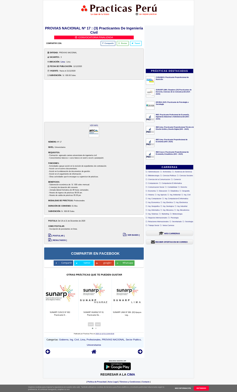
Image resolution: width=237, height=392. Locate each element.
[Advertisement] (169, 47)
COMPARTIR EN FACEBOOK (95, 253)
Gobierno (63, 339)
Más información (183, 388)
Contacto (145, 382)
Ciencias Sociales (186, 176)
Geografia (186, 191)
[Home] (93, 353)
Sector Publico (133, 339)
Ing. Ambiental (175, 195)
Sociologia (189, 222)
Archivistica (167, 172)
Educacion (163, 191)
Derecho (184, 187)
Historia (151, 195)
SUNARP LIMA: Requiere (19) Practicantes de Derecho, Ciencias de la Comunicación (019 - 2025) (174, 92)
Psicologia (175, 218)
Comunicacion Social (156, 187)
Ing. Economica (154, 202)
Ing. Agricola (162, 195)
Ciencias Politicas (169, 176)
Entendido (201, 388)
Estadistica (175, 191)
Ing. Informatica (154, 210)
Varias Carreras (168, 225)
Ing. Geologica (168, 206)
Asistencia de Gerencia (183, 172)
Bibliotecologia (153, 176)
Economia (152, 191)
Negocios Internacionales (157, 218)
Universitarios (94, 345)
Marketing (165, 214)
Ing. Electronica (182, 202)
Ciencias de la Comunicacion (159, 179)
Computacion (153, 183)
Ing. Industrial (182, 206)
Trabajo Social (153, 225)
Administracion (153, 172)
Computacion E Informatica (172, 183)
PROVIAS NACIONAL (113, 339)
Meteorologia (177, 214)
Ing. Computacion (154, 199)
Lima (63, 62)
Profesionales (94, 339)
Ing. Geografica (154, 206)
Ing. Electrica (168, 202)
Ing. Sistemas (153, 214)
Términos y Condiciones (129, 382)
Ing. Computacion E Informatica (176, 199)
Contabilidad (172, 187)
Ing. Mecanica (168, 210)
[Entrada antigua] (140, 353)
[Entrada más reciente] (48, 353)
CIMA (131, 374)
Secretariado (177, 222)
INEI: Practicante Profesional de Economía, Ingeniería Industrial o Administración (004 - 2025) (173, 117)
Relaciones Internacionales (158, 222)
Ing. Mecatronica (183, 210)
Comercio (177, 179)
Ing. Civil (187, 195)
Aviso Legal (113, 382)
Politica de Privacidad (97, 382)
